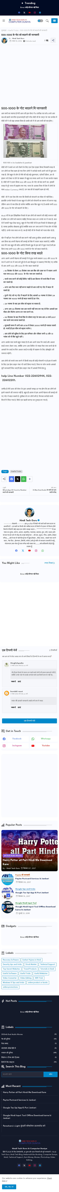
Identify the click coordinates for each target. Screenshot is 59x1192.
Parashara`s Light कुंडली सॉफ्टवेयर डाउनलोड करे (24, 1126)
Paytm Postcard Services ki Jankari (32, 879)
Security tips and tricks (12, 964)
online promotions (10, 987)
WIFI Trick (39, 978)
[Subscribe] (54, 20)
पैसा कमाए (29, 1044)
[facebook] (19, 12)
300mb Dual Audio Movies (29, 1034)
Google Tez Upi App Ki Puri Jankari (32, 893)
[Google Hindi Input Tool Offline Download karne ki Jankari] (7, 907)
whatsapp (46, 739)
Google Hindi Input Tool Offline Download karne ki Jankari (35, 908)
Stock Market (31, 964)
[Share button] (29, 479)
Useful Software (9, 973)
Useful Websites (40, 973)
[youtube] (29, 12)
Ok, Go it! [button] (9, 1187)
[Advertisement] (29, 76)
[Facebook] (11, 479)
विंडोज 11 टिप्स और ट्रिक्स (29, 1057)
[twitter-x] (24, 12)
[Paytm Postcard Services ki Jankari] (7, 879)
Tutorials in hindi (47, 969)
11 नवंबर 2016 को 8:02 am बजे (19, 665)
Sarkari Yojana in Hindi (31, 960)
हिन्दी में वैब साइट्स (29, 1062)
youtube (46, 746)
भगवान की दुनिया (29, 1053)
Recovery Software (11, 960)
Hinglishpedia (16, 663)
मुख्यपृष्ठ (3, 30)
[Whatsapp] (23, 479)
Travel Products (30, 969)
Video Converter (10, 978)
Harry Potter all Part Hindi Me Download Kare (24, 1092)
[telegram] (40, 12)
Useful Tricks (13, 30)
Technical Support (47, 964)
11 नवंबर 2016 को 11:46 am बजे (19, 694)
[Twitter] (17, 479)
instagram (17, 746)
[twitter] (23, 551)
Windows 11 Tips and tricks (13, 982)
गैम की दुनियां (29, 1039)
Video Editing (25, 978)
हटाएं (19, 682)
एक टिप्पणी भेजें (29, 721)
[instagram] (35, 12)
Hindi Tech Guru (28, 520)
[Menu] (3, 21)
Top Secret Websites (11, 969)
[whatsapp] (43, 551)
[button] (40, 20)
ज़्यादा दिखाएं (48, 563)
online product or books (38, 982)
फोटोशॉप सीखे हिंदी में (29, 1048)
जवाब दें (13, 682)
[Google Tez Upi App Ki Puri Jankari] (7, 893)
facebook (17, 739)
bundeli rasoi (16, 691)
